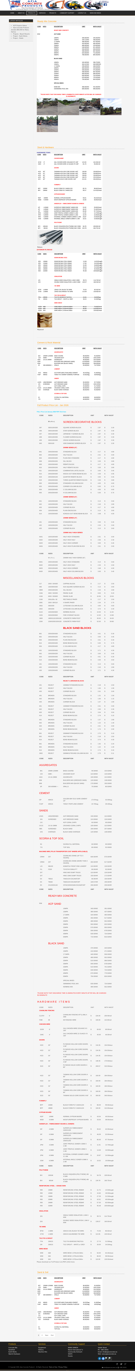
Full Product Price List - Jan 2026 (52, 405)
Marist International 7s (75, 1350)
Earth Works (12, 1352)
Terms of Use (53, 1367)
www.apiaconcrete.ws (109, 1354)
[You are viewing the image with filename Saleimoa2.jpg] (68, 106)
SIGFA (70, 1354)
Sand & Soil (42, 1272)
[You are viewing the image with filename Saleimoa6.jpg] (111, 106)
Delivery (41, 1350)
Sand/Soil (11, 1350)
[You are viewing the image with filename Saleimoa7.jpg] (47, 123)
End (52, 1335)
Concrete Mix (12, 1347)
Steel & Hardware (45, 147)
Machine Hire (42, 1352)
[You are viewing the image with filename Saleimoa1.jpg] (47, 106)
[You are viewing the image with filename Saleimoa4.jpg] (89, 106)
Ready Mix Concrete (46, 21)
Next (46, 1335)
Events (70, 1356)
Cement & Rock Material (48, 342)
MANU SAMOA (73, 1347)
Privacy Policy (62, 1367)
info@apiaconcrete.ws (109, 1352)
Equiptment (42, 1347)
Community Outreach (75, 1352)
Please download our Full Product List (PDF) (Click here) (56, 1262)
